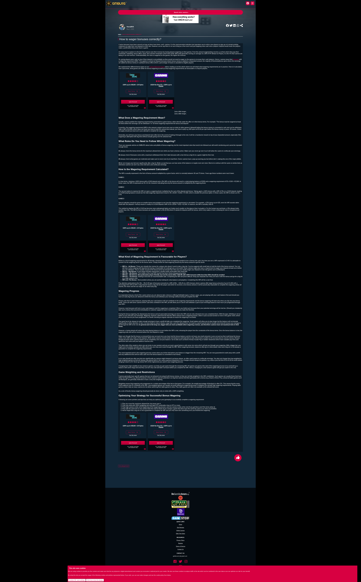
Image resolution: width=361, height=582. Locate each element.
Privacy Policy (180, 536)
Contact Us (180, 545)
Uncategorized (124, 462)
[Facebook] (175, 557)
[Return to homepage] (116, 3)
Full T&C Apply (133, 94)
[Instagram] (186, 557)
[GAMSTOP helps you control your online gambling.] (180, 514)
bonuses (236, 59)
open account (133, 102)
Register (180, 539)
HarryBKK (130, 27)
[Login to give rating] (133, 80)
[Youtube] (180, 562)
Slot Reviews (180, 523)
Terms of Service (180, 542)
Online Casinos (180, 526)
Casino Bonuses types (156, 67)
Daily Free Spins (180, 529)
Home (119, 34)
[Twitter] (180, 557)
